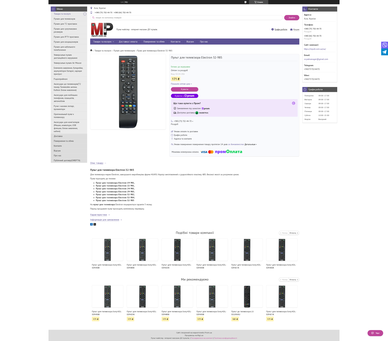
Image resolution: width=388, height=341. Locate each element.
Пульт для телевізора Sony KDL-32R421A (246, 266)
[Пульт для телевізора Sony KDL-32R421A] (247, 249)
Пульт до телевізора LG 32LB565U (242, 313)
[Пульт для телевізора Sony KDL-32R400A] (282, 249)
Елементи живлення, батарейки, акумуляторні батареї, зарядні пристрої (68, 71)
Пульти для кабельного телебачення (64, 48)
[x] (95, 224)
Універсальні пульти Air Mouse (67, 63)
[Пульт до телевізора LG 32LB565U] (247, 296)
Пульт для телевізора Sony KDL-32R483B (142, 266)
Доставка (58, 136)
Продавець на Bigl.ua (194, 335)
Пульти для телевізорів (64, 18)
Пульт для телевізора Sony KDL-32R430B (211, 266)
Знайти (292, 18)
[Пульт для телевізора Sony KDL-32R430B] (212, 249)
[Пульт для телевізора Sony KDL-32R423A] (177, 249)
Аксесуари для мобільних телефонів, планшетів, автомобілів (65, 98)
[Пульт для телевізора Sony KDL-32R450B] (107, 249)
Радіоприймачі (60, 79)
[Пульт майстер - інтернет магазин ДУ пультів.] (102, 29)
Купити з (179, 95)
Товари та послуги (62, 13)
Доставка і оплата (128, 41)
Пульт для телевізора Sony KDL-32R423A (177, 266)
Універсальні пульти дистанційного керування (65, 56)
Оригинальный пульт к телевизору (64, 116)
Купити (184, 89)
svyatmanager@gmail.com (316, 59)
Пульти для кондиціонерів (66, 41)
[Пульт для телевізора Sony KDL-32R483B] (142, 249)
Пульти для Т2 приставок (65, 23)
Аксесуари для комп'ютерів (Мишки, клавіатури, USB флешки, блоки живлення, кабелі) (66, 127)
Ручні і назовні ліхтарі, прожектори (64, 107)
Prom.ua (208, 332)
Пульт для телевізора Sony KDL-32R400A (281, 266)
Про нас (57, 155)
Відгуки (57, 150)
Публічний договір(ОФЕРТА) (67, 160)
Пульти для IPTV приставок (66, 36)
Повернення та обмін (64, 141)
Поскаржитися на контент (202, 338)
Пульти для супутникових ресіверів (65, 30)
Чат (378, 333)
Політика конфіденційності (225, 338)
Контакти (58, 145)
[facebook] (91, 224)
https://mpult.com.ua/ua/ (315, 49)
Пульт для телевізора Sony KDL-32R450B (107, 266)
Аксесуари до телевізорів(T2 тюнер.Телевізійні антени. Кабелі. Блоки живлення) (67, 87)
